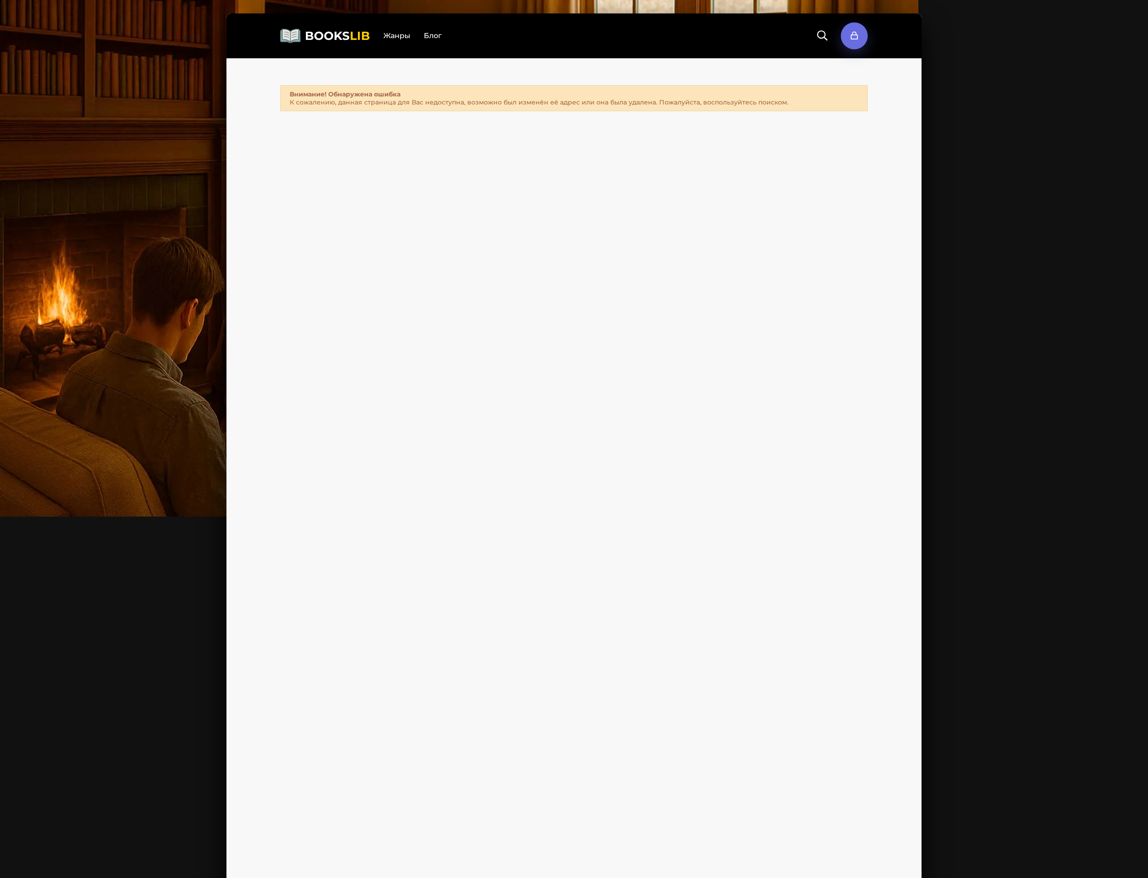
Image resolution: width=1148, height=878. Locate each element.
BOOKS (337, 36)
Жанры (396, 35)
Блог (433, 35)
